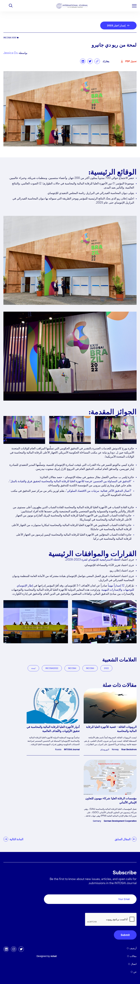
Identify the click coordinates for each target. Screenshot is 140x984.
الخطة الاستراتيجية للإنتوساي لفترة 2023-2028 (93, 559)
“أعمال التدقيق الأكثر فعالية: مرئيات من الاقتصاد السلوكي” (98, 491)
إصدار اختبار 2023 (116, 25)
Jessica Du (10, 53)
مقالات (133, 956)
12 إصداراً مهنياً (116, 585)
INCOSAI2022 (51, 668)
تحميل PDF (131, 61)
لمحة (33, 668)
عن (135, 971)
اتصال (134, 964)
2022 (106, 668)
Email (132, 890)
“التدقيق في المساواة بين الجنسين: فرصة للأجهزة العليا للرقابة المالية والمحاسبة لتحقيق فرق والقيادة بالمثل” (70, 481)
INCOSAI (90, 668)
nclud (54, 956)
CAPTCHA (128, 909)
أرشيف (133, 948)
